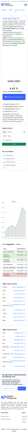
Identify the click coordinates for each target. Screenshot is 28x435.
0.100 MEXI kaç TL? (20, 297)
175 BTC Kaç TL (10, 165)
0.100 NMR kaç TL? (20, 340)
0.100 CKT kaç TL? (20, 294)
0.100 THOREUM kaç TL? (18, 354)
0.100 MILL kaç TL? (20, 343)
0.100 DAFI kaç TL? (20, 310)
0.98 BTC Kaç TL (10, 155)
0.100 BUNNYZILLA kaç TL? (18, 305)
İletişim (24, 421)
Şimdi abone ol (22, 388)
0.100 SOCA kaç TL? (19, 290)
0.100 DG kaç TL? (20, 336)
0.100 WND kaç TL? (20, 320)
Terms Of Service (6, 419)
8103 (9, 1)
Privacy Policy (5, 416)
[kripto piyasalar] (7, 4)
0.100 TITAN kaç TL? (19, 313)
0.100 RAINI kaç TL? (19, 357)
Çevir (14, 144)
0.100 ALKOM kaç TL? (19, 287)
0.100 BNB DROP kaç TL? (18, 347)
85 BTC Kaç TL (10, 162)
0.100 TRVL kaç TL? (20, 317)
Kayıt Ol (24, 419)
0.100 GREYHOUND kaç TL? (18, 362)
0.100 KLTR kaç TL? (20, 301)
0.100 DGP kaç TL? (20, 366)
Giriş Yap (24, 416)
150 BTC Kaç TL (10, 158)
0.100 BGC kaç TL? (20, 333)
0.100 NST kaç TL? (20, 350)
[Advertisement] (14, 63)
